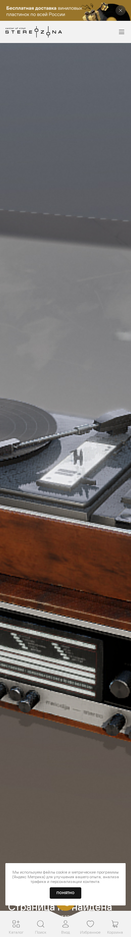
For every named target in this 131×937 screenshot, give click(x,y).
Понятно (65, 893)
